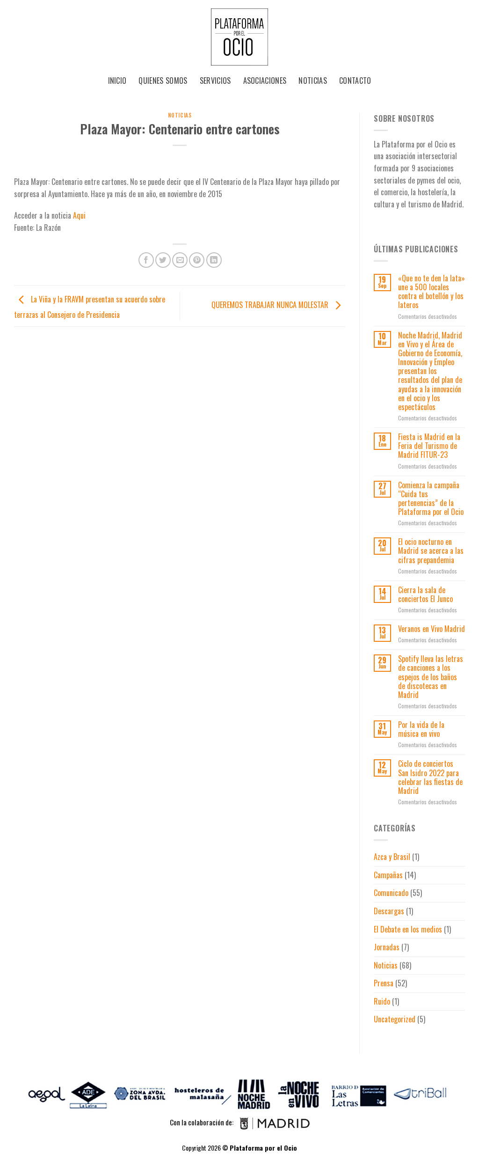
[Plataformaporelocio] (239, 35)
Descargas (389, 911)
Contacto (355, 80)
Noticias (312, 80)
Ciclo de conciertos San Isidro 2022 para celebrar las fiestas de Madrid (430, 777)
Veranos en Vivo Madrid (431, 628)
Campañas (388, 875)
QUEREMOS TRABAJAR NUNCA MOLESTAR (270, 304)
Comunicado (391, 892)
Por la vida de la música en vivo (421, 729)
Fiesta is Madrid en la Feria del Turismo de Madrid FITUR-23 (429, 446)
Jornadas (386, 947)
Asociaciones (265, 80)
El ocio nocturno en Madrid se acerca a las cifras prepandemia (431, 551)
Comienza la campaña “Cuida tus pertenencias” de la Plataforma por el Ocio (431, 499)
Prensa (383, 983)
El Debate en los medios (408, 929)
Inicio (117, 80)
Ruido (382, 1001)
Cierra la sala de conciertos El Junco (425, 594)
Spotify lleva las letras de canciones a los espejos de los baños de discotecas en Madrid (430, 676)
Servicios (215, 80)
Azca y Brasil (392, 856)
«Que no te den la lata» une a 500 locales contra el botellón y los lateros (431, 292)
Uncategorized (394, 1019)
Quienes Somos (162, 80)
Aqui (79, 215)
